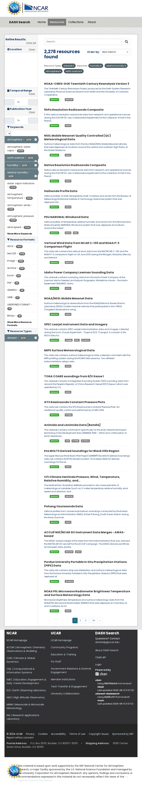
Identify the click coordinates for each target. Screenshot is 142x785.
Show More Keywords (19, 233)
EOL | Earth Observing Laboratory (26, 690)
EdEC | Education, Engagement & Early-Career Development (26, 681)
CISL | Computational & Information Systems (21, 670)
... (89, 619)
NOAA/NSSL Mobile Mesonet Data (68, 298)
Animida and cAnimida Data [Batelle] (72, 425)
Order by (93, 52)
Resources (57, 22)
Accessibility (58, 734)
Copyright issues (99, 734)
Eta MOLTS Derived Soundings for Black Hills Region (81, 451)
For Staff (56, 661)
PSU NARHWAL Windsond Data (66, 217)
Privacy (30, 734)
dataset (54, 100)
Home (42, 22)
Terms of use (77, 734)
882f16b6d (110, 683)
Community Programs (64, 647)
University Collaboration (65, 693)
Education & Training (63, 654)
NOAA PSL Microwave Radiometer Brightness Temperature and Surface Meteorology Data (87, 593)
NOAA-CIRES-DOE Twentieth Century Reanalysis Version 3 (86, 84)
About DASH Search (107, 650)
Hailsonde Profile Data (60, 191)
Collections (75, 22)
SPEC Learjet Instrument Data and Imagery (76, 324)
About (92, 22)
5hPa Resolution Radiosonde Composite (74, 110)
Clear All (31, 42)
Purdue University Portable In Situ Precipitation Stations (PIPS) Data (85, 564)
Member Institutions (63, 679)
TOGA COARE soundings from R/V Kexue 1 (74, 376)
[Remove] (73, 65)
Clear (32, 49)
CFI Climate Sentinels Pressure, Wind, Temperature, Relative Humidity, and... (82, 479)
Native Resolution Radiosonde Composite (75, 165)
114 (93, 620)
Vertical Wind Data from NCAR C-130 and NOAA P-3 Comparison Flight (81, 245)
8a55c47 (109, 697)
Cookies (43, 734)
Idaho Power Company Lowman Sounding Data (79, 272)
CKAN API (100, 657)
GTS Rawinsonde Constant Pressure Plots (74, 402)
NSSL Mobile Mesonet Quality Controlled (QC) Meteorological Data (77, 137)
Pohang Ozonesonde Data (63, 506)
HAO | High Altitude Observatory (26, 697)
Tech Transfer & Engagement (69, 686)
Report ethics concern (20, 737)
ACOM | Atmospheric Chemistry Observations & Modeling (26, 649)
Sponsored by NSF (123, 734)
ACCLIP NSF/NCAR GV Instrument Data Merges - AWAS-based (84, 534)
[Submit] (126, 42)
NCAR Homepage (17, 640)
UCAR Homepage (61, 640)
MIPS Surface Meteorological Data (69, 350)
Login (98, 664)
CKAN (101, 674)
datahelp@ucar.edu (107, 642)
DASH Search (19, 22)
